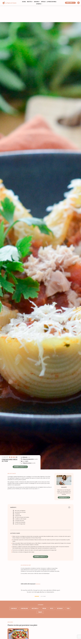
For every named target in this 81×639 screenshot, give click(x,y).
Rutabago (38, 583)
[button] (30, 2)
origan (44, 608)
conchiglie (14, 608)
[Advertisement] (40, 14)
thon (68, 608)
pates (51, 608)
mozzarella (35, 608)
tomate (40, 612)
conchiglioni (24, 608)
